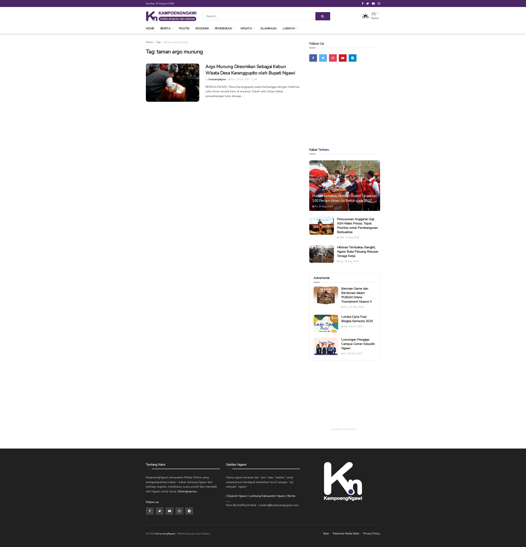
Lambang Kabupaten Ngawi (267, 496)
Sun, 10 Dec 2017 (240, 79)
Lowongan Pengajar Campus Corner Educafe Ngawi (358, 344)
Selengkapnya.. (188, 491)
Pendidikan (223, 28)
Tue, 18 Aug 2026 (349, 261)
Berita (165, 28)
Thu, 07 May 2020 (353, 307)
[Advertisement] (345, 110)
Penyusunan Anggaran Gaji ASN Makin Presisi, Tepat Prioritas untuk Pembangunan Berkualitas (357, 225)
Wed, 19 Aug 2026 (349, 237)
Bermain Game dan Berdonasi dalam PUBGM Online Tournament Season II (356, 295)
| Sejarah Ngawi (236, 496)
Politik (184, 28)
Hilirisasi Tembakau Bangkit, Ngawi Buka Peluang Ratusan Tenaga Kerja (357, 251)
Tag (158, 42)
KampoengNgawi (217, 79)
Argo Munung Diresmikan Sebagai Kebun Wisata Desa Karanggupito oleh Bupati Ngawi (250, 70)
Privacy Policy (371, 533)
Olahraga (268, 28)
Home (150, 28)
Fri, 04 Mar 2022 (352, 353)
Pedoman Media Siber (346, 533)
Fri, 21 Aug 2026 (323, 206)
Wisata (246, 28)
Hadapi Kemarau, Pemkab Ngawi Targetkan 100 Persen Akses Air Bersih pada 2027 (344, 198)
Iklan (326, 533)
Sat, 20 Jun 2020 (352, 326)
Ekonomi (202, 28)
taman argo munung (176, 42)
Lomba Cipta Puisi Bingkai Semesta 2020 (357, 319)
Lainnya (289, 28)
